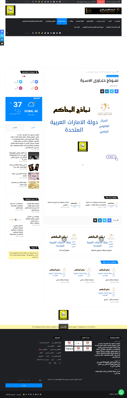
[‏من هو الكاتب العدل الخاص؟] (87, 348)
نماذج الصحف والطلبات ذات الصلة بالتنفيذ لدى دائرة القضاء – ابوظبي (95, 203)
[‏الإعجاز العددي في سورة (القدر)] (33, 176)
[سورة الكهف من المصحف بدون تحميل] (33, 185)
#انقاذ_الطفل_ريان (56, 356)
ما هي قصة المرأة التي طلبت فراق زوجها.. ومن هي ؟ (18, 166)
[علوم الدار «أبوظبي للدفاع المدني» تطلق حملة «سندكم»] (69, 348)
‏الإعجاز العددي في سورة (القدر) (19, 174)
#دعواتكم (40, 356)
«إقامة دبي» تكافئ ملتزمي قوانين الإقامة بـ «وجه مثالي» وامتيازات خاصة (32, 219)
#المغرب (58, 352)
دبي (60, 363)
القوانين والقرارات (50, 21)
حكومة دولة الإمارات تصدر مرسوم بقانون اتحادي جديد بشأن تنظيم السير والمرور (32, 206)
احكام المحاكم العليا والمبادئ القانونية (32, 21)
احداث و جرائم (101, 21)
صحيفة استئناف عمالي (87, 280)
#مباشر (59, 359)
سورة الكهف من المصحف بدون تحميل (19, 183)
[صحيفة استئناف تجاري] (107, 272)
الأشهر (33, 127)
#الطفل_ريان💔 (43, 349)
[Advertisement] (63, 53)
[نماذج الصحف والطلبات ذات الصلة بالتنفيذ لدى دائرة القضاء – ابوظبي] (112, 204)
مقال (50, 363)
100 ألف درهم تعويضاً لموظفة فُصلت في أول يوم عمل (81, 1)
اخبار (110, 21)
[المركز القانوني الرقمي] (103, 11)
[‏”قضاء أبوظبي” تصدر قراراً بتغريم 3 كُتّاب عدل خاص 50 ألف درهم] (78, 348)
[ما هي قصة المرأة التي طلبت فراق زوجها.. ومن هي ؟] (33, 167)
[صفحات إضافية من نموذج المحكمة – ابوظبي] (75, 204)
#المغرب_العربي (49, 352)
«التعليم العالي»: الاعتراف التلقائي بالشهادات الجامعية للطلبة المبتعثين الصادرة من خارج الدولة (16, 230)
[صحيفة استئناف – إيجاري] (107, 291)
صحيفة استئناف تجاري (112, 280)
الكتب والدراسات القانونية (113, 27)
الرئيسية (117, 21)
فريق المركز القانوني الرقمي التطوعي (93, 27)
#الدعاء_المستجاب (44, 342)
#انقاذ (41, 352)
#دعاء (47, 356)
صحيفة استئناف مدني (62, 280)
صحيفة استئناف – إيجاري (111, 299)
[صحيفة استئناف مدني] (58, 272)
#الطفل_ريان (51, 346)
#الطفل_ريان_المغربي (55, 349)
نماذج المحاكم (62, 21)
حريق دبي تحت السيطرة (43, 359)
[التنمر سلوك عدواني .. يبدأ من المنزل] (69, 343)
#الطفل (59, 346)
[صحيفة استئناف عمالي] (83, 272)
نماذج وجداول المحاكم (105, 72)
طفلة (55, 363)
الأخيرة (15, 127)
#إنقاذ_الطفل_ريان (56, 342)
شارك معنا (77, 27)
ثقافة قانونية (90, 21)
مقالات (71, 21)
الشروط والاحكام (10, 394)
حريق (53, 359)
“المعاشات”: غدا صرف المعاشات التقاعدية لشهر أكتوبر (16, 205)
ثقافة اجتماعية (80, 21)
